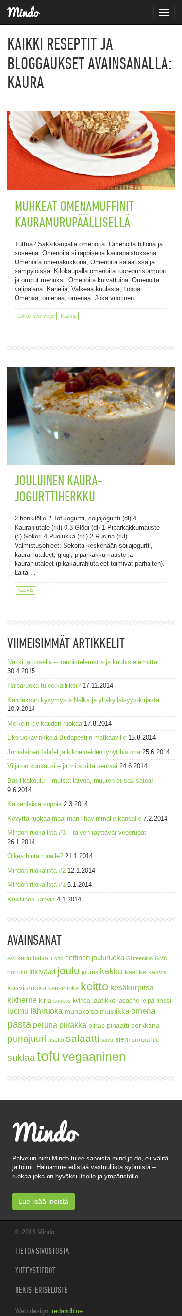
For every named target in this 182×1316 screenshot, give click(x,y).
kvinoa (81, 1000)
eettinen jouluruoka (94, 957)
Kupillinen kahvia (31, 899)
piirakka (72, 1025)
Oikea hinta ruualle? (35, 856)
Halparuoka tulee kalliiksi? (44, 685)
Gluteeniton (139, 958)
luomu (18, 1010)
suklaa (21, 1058)
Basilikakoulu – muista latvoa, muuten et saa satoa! (80, 780)
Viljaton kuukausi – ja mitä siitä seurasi (62, 766)
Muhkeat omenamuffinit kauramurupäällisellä (74, 214)
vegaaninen (94, 1056)
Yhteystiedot (35, 1270)
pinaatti (118, 1025)
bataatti (42, 958)
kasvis (157, 972)
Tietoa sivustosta (42, 1251)
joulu (68, 971)
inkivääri (42, 972)
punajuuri (26, 1039)
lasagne (128, 1000)
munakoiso (81, 1011)
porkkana (145, 1025)
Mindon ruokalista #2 (36, 870)
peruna (45, 1025)
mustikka (114, 1011)
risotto (56, 1040)
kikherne (22, 1000)
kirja (45, 1000)
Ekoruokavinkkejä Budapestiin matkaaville (66, 737)
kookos (62, 1001)
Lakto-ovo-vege (36, 316)
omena (143, 1011)
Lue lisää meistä (43, 1201)
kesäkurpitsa (132, 988)
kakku (111, 971)
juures (90, 972)
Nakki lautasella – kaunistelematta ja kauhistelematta (82, 662)
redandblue (67, 1311)
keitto (94, 986)
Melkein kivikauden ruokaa (44, 723)
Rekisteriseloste (41, 1290)
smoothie (146, 1039)
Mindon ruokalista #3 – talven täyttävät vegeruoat (76, 832)
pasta (19, 1024)
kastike (135, 972)
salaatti (82, 1038)
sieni (122, 1039)
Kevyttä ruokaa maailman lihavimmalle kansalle (74, 818)
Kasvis (69, 316)
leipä (147, 1000)
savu (107, 1040)
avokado (19, 958)
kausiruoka (63, 988)
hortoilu (17, 972)
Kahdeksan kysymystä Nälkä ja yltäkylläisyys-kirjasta (83, 700)
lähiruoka (47, 1011)
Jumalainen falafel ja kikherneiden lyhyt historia (73, 752)
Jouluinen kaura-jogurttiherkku (58, 488)
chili (58, 958)
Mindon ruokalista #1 (36, 884)
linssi (163, 1000)
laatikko (104, 1000)
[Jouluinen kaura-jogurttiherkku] (91, 418)
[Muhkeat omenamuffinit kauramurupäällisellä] (91, 134)
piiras (96, 1025)
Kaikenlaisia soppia (34, 804)
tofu (48, 1056)
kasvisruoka (26, 988)
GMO (161, 958)
